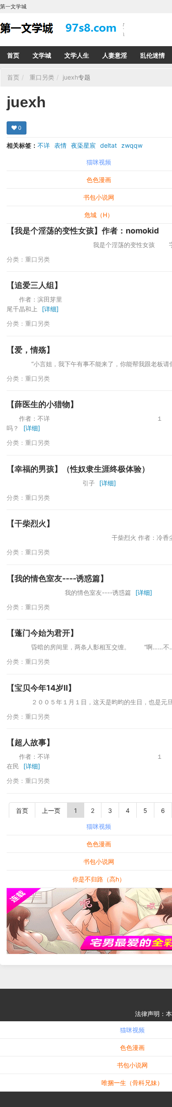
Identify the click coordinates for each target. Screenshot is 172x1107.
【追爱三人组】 (34, 285)
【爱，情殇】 (30, 349)
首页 (13, 55)
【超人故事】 (30, 742)
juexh (70, 77)
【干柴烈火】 (30, 523)
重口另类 (42, 77)
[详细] (50, 309)
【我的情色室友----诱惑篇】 (57, 578)
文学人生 (76, 55)
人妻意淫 (114, 55)
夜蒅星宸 (83, 145)
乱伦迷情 (152, 55)
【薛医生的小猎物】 (42, 404)
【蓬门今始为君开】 (42, 632)
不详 (43, 145)
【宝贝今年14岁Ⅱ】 (41, 687)
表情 (60, 145)
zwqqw (131, 145)
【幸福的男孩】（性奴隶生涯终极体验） (78, 468)
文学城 (42, 55)
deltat (108, 145)
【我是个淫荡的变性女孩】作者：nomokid (83, 230)
